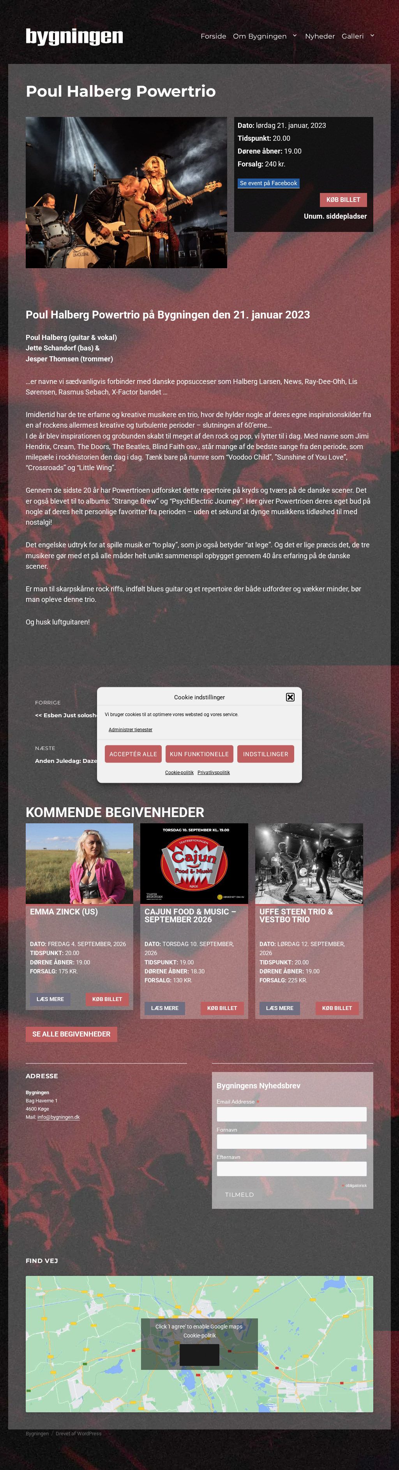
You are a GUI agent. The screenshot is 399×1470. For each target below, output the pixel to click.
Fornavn (227, 1130)
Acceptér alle (133, 753)
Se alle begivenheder (71, 1034)
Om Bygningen (260, 36)
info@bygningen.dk (58, 1117)
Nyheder (320, 36)
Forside (213, 36)
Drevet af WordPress (79, 1433)
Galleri (353, 36)
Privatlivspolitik (214, 772)
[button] (290, 697)
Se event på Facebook (268, 183)
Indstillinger (265, 753)
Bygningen (37, 1433)
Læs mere (50, 999)
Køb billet (343, 199)
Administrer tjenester (130, 729)
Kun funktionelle (199, 753)
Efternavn (228, 1157)
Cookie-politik (179, 772)
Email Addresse (238, 1102)
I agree (200, 1355)
